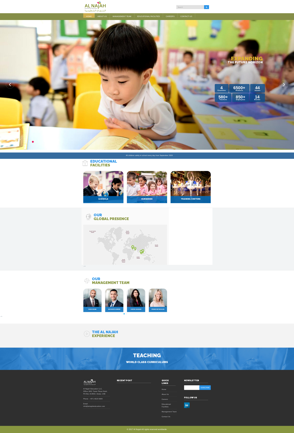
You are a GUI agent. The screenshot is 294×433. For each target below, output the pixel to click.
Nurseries (147, 199)
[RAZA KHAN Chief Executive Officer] (92, 297)
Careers (170, 16)
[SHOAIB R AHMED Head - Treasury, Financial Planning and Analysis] (114, 297)
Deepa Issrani (136, 309)
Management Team (122, 16)
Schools (103, 199)
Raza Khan (92, 309)
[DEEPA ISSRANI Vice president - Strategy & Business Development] (136, 297)
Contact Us (186, 16)
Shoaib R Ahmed (114, 309)
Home (89, 16)
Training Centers (191, 199)
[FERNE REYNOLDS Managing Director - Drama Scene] (158, 297)
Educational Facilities (148, 16)
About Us (165, 394)
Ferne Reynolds (157, 309)
